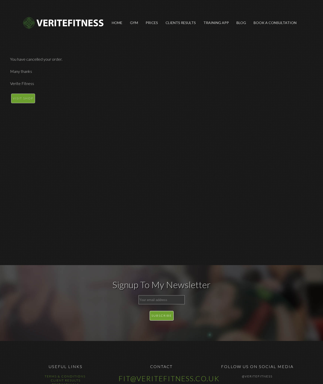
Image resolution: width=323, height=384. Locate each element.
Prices (152, 22)
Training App (216, 22)
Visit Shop (23, 98)
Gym (134, 22)
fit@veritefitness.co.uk (169, 378)
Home (117, 22)
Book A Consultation (275, 22)
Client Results (65, 380)
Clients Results (181, 22)
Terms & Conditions (66, 376)
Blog (241, 22)
